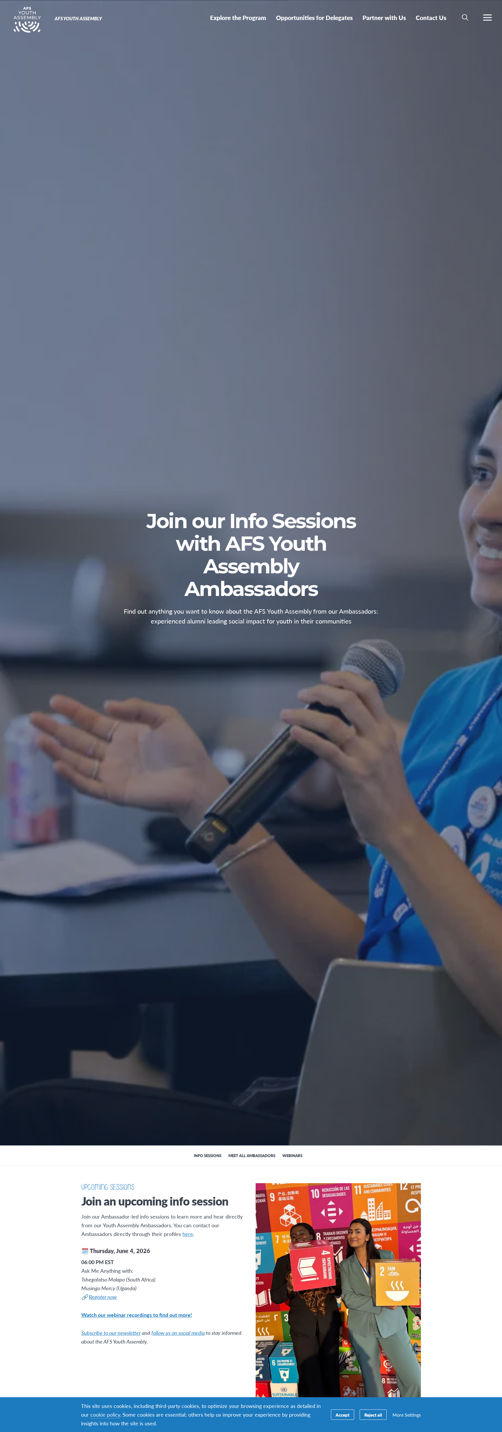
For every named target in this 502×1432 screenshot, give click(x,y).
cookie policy (105, 1414)
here (187, 1233)
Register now (103, 1296)
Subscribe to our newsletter (111, 1332)
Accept (342, 1415)
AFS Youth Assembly (25, 20)
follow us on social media (178, 1332)
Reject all (373, 1415)
